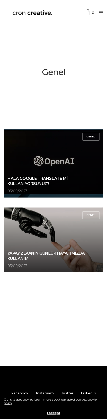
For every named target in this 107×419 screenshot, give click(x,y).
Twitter (67, 393)
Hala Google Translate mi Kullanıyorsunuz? (37, 181)
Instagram (45, 393)
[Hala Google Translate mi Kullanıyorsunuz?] (53, 163)
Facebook (19, 393)
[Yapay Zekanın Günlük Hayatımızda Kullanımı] (53, 240)
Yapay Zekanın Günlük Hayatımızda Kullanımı (46, 256)
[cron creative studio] (32, 13)
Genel (91, 136)
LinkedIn (88, 393)
